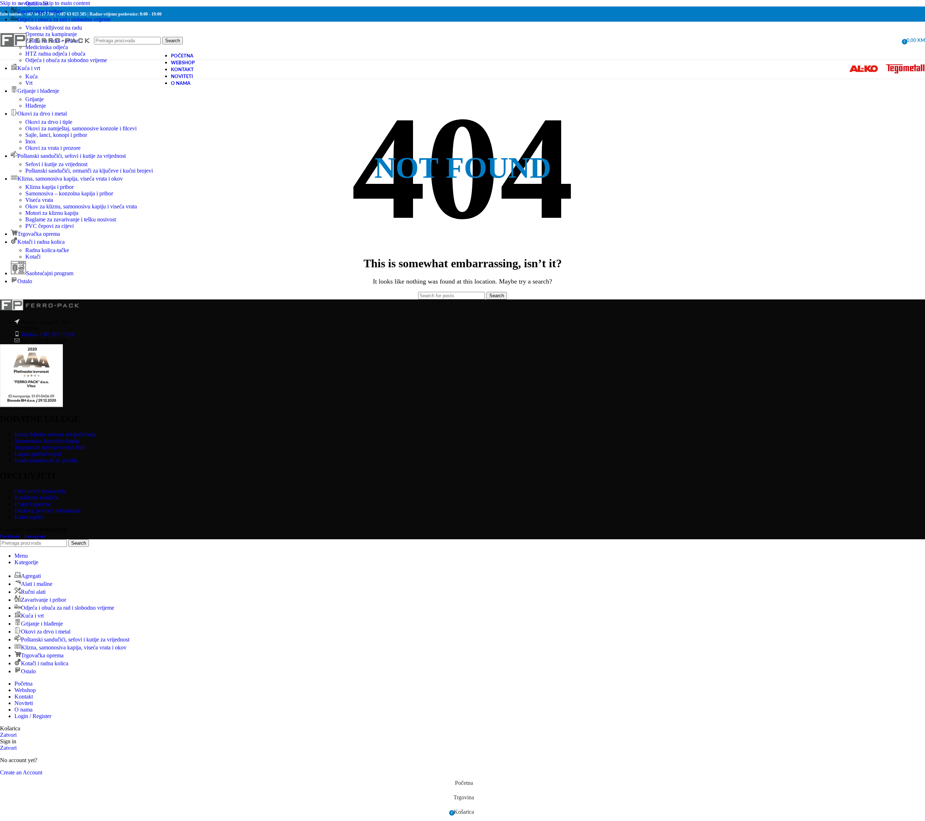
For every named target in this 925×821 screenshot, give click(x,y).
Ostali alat (36, 3)
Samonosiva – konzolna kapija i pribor (69, 193)
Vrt (29, 83)
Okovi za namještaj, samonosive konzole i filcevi (81, 128)
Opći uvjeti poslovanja (40, 491)
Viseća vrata (39, 200)
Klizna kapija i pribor (49, 187)
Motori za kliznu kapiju (51, 213)
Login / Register (32, 716)
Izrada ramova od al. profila (45, 460)
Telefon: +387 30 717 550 (47, 334)
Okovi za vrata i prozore (53, 148)
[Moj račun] (893, 41)
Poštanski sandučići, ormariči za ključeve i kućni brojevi (89, 171)
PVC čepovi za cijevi (49, 226)
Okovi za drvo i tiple (48, 122)
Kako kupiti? (29, 517)
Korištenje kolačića (36, 497)
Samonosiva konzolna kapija (47, 441)
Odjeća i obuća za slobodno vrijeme (66, 60)
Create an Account (21, 772)
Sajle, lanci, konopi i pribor (56, 135)
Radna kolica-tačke (47, 250)
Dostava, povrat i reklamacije (47, 510)
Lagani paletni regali (37, 454)
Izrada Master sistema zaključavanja (55, 434)
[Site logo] (45, 55)
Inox (30, 141)
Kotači (32, 257)
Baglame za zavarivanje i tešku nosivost (70, 219)
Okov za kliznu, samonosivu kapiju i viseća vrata (81, 206)
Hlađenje (35, 106)
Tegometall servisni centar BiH (49, 447)
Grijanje (34, 99)
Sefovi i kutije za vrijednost (56, 164)
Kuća (31, 76)
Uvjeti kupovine (32, 504)
